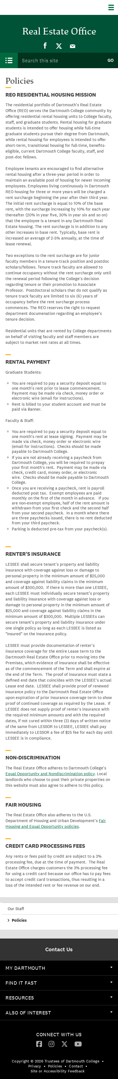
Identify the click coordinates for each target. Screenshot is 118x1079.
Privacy (34, 1066)
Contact (76, 1066)
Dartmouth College (32, 7)
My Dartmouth (25, 968)
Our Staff (16, 908)
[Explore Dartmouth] (113, 7)
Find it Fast (21, 983)
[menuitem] (45, 46)
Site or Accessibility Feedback (58, 1071)
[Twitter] (59, 46)
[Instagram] (51, 1044)
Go (111, 60)
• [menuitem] (102, 1061)
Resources (19, 998)
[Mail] (73, 46)
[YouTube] (78, 1044)
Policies (19, 920)
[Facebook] (45, 46)
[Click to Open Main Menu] (9, 60)
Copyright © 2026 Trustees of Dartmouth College (55, 1061)
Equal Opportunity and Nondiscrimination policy (50, 773)
